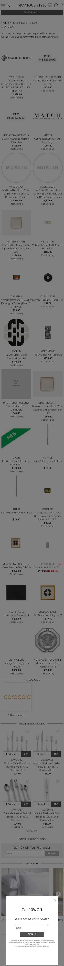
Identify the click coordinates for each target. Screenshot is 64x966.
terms (38, 946)
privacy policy (44, 946)
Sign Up (32, 934)
